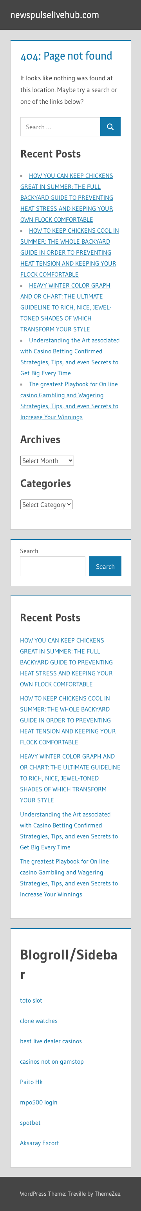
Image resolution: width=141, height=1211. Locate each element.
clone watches (39, 1021)
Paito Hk (31, 1082)
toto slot (31, 1000)
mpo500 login (39, 1102)
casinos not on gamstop (52, 1061)
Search (29, 551)
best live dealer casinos (51, 1041)
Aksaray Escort (39, 1143)
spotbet (30, 1122)
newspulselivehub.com (54, 14)
